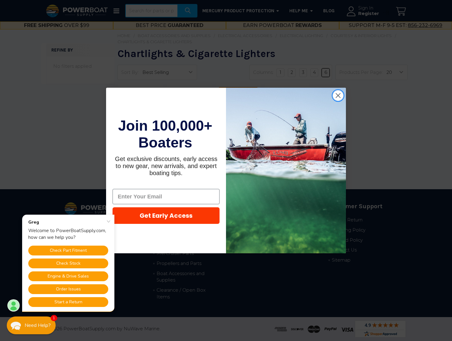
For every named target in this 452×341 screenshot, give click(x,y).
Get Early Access (166, 215)
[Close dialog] (338, 95)
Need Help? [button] (38, 325)
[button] (31, 325)
